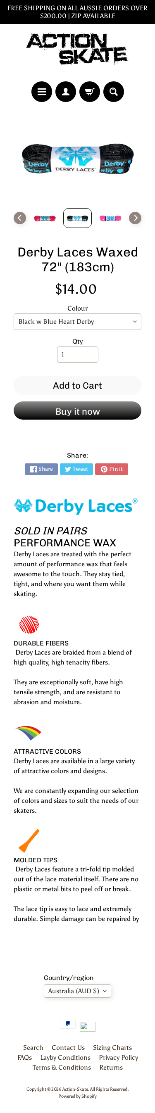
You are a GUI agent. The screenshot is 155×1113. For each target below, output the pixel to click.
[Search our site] (113, 91)
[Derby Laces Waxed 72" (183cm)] (44, 218)
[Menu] (41, 91)
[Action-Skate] (77, 53)
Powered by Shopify (77, 1096)
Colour (77, 308)
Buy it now (77, 411)
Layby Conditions (65, 1057)
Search (33, 1047)
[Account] (65, 91)
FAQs (24, 1057)
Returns (111, 1067)
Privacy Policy (118, 1057)
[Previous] (20, 218)
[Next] (135, 218)
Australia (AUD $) (73, 991)
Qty (77, 341)
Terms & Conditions (62, 1067)
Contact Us (68, 1047)
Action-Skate (75, 1089)
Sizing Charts (112, 1047)
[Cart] (89, 91)
